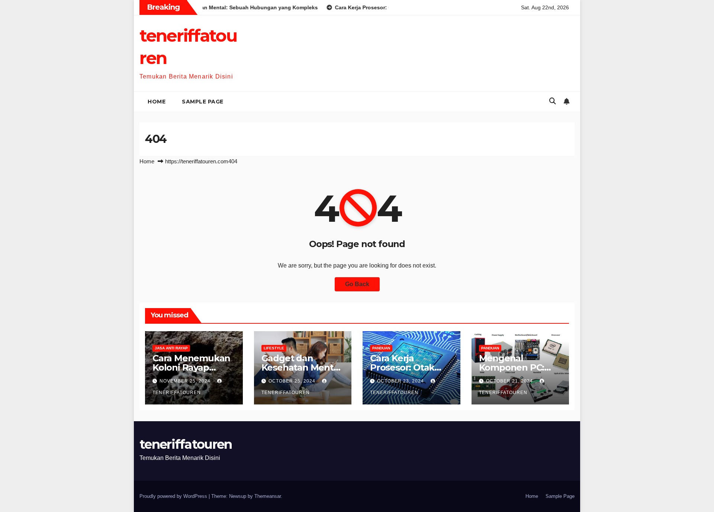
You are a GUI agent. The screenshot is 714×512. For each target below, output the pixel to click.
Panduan (381, 348)
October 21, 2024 (510, 381)
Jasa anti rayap (171, 348)
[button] (552, 101)
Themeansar (267, 496)
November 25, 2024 (186, 381)
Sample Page (202, 101)
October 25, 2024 (292, 381)
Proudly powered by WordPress (174, 496)
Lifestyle (274, 348)
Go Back (357, 284)
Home (156, 101)
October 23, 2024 (401, 381)
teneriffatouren (185, 444)
